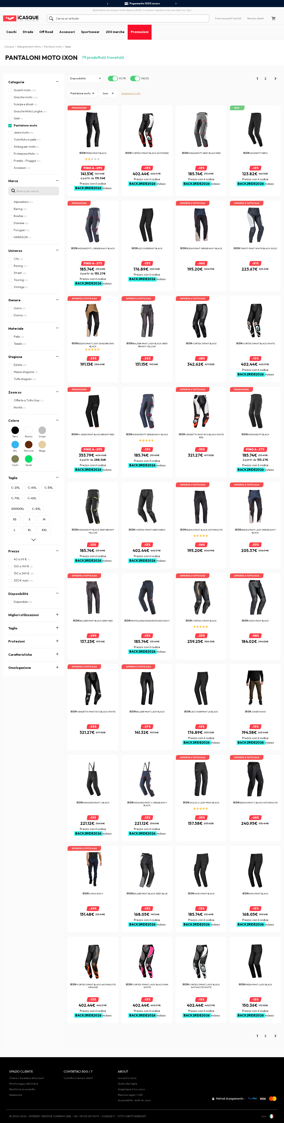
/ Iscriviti (236, 18)
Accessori (67, 32)
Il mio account (223, 18)
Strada (28, 32)
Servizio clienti (255, 18)
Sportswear (90, 32)
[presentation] (108, 4)
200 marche (115, 32)
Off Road (46, 32)
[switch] (113, 78)
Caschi (11, 32)
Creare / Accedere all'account (26, 1078)
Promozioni (139, 32)
